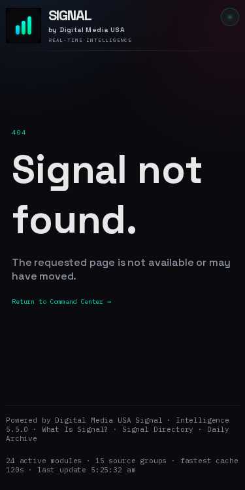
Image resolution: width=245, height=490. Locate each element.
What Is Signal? (75, 429)
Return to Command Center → (61, 301)
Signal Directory (157, 429)
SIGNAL (69, 15)
